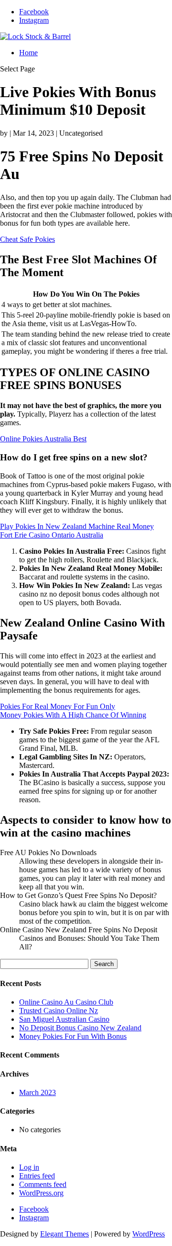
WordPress (148, 1234)
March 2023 (37, 1092)
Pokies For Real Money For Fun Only (57, 706)
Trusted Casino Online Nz (58, 1011)
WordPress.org (41, 1193)
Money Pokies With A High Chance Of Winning (73, 715)
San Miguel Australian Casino (64, 1019)
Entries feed (37, 1176)
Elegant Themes (64, 1234)
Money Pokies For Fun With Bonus (73, 1036)
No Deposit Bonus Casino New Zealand (80, 1028)
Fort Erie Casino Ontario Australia (51, 535)
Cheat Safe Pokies (27, 239)
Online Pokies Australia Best (43, 439)
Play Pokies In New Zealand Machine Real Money (77, 526)
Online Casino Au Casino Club (66, 1002)
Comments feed (42, 1184)
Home (28, 53)
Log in (29, 1167)
